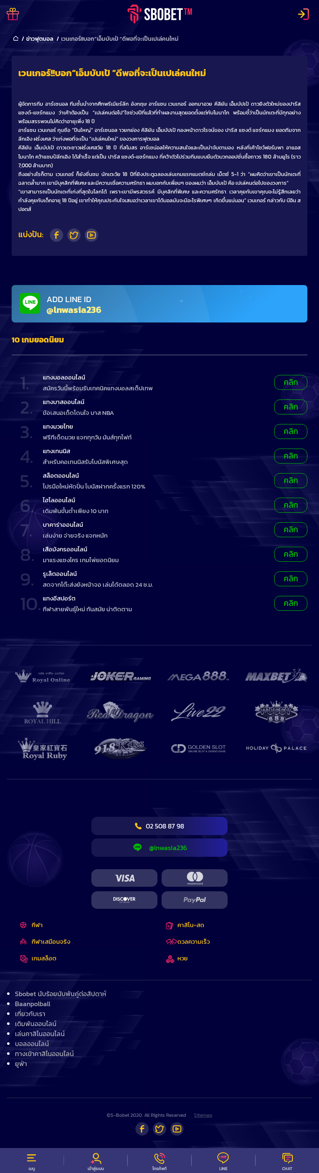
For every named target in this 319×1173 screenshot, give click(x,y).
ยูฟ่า (21, 1064)
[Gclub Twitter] (159, 1129)
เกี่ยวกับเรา (30, 1014)
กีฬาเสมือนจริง (51, 941)
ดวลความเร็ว (193, 941)
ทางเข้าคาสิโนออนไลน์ (44, 1054)
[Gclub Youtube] (177, 1129)
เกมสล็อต (44, 958)
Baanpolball (32, 1004)
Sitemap (203, 1115)
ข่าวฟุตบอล (39, 39)
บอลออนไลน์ (32, 1044)
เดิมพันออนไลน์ (35, 1024)
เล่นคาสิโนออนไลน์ (40, 1034)
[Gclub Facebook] (142, 1129)
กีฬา (37, 925)
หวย (182, 958)
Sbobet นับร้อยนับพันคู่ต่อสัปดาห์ (60, 994)
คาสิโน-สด (190, 925)
